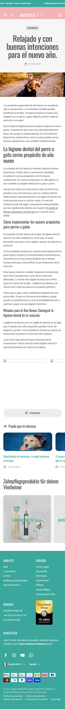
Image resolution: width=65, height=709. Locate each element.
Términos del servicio (12, 699)
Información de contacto (37, 699)
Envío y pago (42, 566)
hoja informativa (11, 585)
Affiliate (40, 585)
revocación (41, 571)
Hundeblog (33, 28)
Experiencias (42, 580)
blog (5, 566)
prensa (6, 575)
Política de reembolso (36, 696)
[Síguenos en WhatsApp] (31, 655)
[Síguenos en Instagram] (14, 655)
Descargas (41, 575)
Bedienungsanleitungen (15, 580)
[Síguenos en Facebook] (5, 655)
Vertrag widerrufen (45, 594)
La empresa (9, 571)
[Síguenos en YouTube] (22, 655)
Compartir (35, 413)
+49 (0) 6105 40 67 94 (14, 615)
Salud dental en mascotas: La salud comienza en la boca (26, 458)
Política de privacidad (13, 696)
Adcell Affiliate (43, 589)
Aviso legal (56, 699)
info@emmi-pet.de (12, 610)
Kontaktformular (12, 619)
